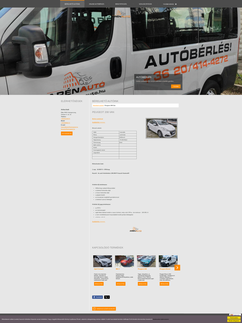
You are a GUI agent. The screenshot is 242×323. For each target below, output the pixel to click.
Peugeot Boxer (165, 269)
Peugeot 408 (142, 269)
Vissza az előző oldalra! (106, 309)
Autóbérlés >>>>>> (98, 122)
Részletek (99, 284)
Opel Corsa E (99, 269)
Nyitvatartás (67, 133)
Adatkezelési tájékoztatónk (161, 319)
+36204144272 (65, 118)
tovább (175, 86)
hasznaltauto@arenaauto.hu (69, 127)
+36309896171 (65, 123)
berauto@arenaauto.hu (68, 129)
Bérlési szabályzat (97, 119)
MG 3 (117, 269)
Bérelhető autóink (98, 105)
